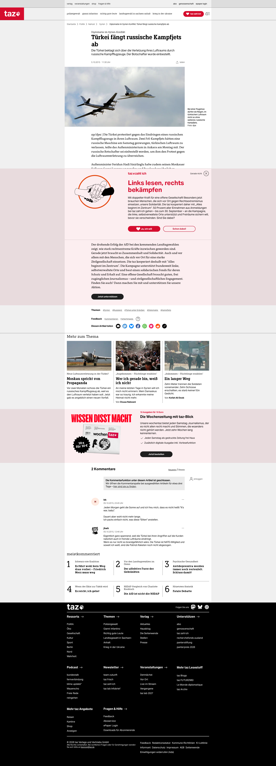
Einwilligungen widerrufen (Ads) (157, 752)
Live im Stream (148, 684)
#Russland (117, 310)
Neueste (172, 469)
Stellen (144, 637)
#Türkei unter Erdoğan (134, 310)
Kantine (71, 721)
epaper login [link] (201, 3)
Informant (145, 747)
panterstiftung (184, 642)
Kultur (70, 637)
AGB (182, 747)
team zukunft (110, 674)
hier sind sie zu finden (124, 486)
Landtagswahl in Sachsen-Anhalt (117, 640)
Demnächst (146, 674)
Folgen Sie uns (182, 607)
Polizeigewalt (110, 624)
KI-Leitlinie (201, 742)
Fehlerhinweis (127, 319)
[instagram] (207, 608)
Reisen (70, 717)
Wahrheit (71, 656)
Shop (69, 726)
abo (179, 624)
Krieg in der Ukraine (114, 647)
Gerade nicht (196, 173)
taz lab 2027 (146, 693)
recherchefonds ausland (190, 637)
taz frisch (108, 679)
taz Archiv (182, 689)
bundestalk (73, 674)
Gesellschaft (73, 633)
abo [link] (175, 3)
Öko (69, 628)
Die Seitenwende (149, 633)
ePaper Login (110, 725)
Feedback (108, 716)
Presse (143, 642)
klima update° (74, 684)
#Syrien (106, 310)
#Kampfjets (166, 310)
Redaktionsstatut (161, 742)
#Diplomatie (152, 310)
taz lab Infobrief (111, 688)
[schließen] (206, 173)
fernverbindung (75, 679)
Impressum (173, 747)
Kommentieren (111, 319)
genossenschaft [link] (186, 3)
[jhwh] (95, 530)
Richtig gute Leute (113, 633)
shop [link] (94, 3)
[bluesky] (200, 608)
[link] (74, 14)
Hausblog (145, 628)
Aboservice (109, 720)
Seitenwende (193, 747)
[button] (207, 13)
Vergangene (146, 688)
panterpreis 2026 (186, 647)
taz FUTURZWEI (185, 680)
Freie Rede (72, 693)
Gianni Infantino (111, 628)
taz (75, 607)
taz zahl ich (183, 633)
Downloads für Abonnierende (119, 730)
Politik (82, 24)
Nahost (91, 24)
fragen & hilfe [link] (104, 3)
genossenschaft (185, 628)
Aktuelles (145, 624)
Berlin (70, 647)
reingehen (72, 697)
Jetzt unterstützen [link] (107, 296)
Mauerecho (73, 688)
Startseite (71, 24)
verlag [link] (69, 3)
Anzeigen (72, 730)
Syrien (102, 24)
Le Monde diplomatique (190, 684)
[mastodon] (193, 608)
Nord (69, 651)
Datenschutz (159, 747)
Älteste (181, 469)
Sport (70, 642)
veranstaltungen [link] (82, 3)
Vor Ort (144, 679)
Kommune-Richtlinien (183, 742)
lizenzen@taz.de (87, 747)
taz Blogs (182, 675)
